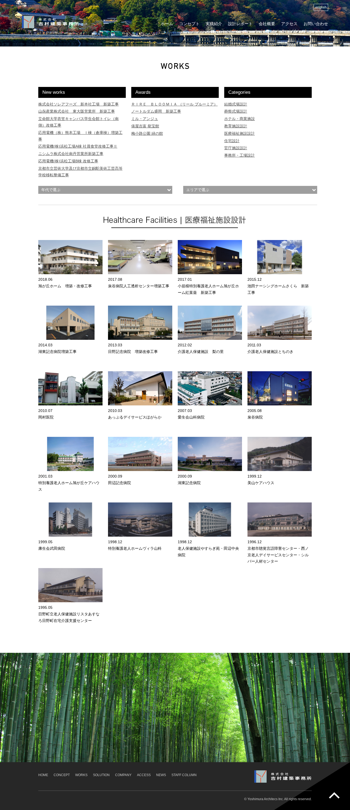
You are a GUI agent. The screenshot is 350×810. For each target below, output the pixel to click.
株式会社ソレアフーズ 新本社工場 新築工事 (78, 104)
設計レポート (240, 23)
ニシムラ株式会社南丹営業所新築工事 (70, 153)
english (320, 7)
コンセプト (189, 23)
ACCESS (144, 775)
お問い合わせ (316, 23)
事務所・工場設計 (239, 155)
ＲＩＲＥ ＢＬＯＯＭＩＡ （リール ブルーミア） (174, 104)
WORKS (81, 775)
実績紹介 (214, 23)
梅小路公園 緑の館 (147, 133)
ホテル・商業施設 (239, 118)
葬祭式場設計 (235, 111)
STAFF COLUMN (184, 775)
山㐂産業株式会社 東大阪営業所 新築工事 (76, 111)
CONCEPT (62, 775)
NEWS (161, 775)
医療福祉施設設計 (239, 133)
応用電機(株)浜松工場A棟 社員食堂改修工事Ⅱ (77, 146)
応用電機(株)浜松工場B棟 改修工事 (68, 161)
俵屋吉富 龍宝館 (145, 126)
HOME (43, 775)
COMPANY (123, 775)
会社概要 (267, 23)
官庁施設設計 (235, 148)
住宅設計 (232, 141)
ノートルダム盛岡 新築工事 (156, 111)
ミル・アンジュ (144, 118)
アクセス (289, 23)
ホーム (167, 23)
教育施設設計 (235, 126)
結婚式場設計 (235, 104)
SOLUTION (101, 775)
